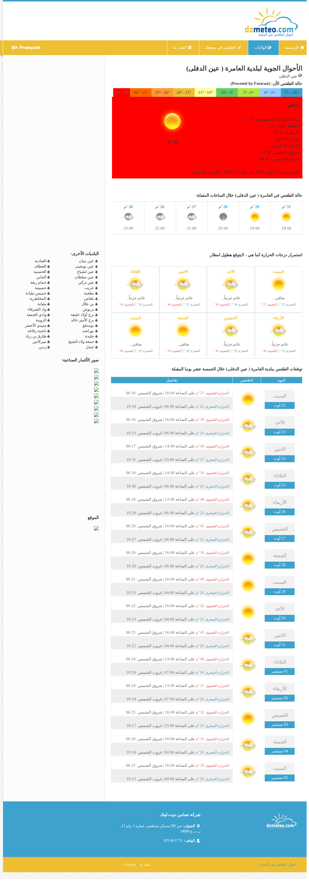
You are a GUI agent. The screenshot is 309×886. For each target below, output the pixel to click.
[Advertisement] (232, 187)
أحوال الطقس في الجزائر (277, 864)
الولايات (261, 47)
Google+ (130, 864)
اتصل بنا (180, 47)
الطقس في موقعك (221, 47)
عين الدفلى (288, 76)
